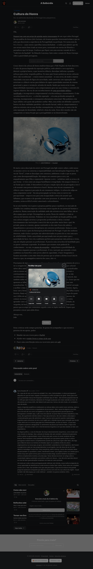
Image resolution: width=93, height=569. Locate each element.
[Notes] (54, 299)
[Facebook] (39, 299)
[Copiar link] (31, 299)
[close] (63, 265)
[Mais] (62, 299)
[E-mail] (46, 299)
